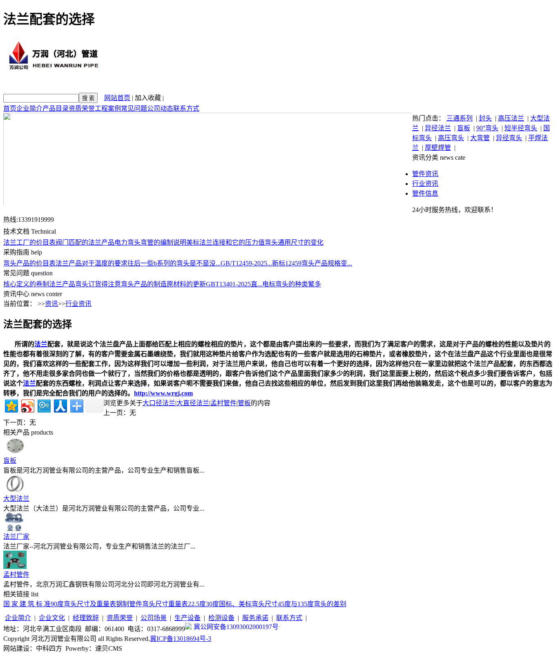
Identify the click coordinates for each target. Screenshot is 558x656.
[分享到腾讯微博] (43, 405)
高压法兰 (511, 118)
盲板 (463, 128)
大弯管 (480, 137)
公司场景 (154, 617)
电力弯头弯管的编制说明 (150, 242)
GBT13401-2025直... (234, 284)
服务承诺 (255, 617)
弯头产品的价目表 (29, 263)
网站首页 (117, 97)
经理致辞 (86, 617)
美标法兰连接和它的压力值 (225, 242)
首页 (9, 108)
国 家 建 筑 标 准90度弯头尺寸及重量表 (59, 603)
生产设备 (187, 617)
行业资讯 (425, 183)
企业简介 (29, 108)
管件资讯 (425, 173)
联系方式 (186, 108)
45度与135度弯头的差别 (312, 603)
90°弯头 (487, 128)
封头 (485, 118)
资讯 (51, 303)
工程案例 (108, 108)
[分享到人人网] (59, 405)
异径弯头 (509, 137)
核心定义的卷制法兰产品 (39, 284)
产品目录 (55, 108)
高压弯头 (451, 137)
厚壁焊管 (438, 147)
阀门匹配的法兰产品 (85, 242)
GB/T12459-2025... (246, 263)
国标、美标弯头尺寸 (248, 603)
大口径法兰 (159, 402)
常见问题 (134, 108)
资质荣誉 (82, 108)
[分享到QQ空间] (10, 405)
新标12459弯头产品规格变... (312, 263)
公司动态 (160, 108)
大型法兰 (16, 498)
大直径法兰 (192, 402)
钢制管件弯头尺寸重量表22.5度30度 (167, 603)
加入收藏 (148, 97)
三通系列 (459, 118)
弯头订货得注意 (98, 284)
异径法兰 (438, 128)
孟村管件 (223, 402)
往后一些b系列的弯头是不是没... (174, 263)
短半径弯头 (520, 128)
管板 (244, 402)
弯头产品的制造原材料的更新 (163, 284)
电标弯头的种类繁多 (291, 284)
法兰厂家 (16, 536)
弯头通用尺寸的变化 (294, 242)
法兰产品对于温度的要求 (91, 263)
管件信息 (425, 193)
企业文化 (52, 617)
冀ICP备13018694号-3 (180, 638)
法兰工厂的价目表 (29, 242)
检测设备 (221, 617)
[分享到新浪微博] (27, 405)
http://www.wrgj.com (163, 393)
